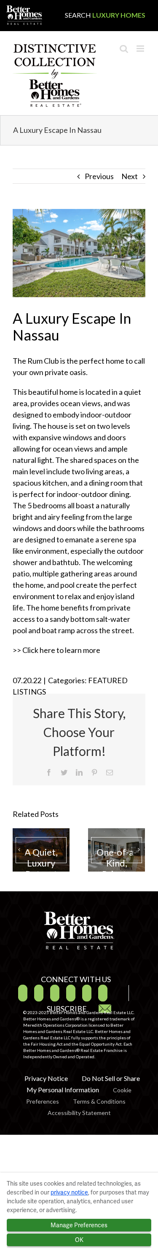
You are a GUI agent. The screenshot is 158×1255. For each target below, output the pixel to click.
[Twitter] (38, 993)
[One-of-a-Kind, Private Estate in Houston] (116, 850)
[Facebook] (22, 993)
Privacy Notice (46, 1078)
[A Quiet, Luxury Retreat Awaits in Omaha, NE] (41, 850)
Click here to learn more (61, 650)
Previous (99, 176)
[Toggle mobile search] (124, 48)
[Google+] (102, 993)
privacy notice (69, 1192)
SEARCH (105, 15)
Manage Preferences (79, 1225)
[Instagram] (86, 993)
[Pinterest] (70, 993)
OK (79, 1240)
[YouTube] (54, 993)
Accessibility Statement (79, 1112)
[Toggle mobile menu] (141, 48)
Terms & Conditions (99, 1101)
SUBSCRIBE (67, 1008)
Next (129, 176)
